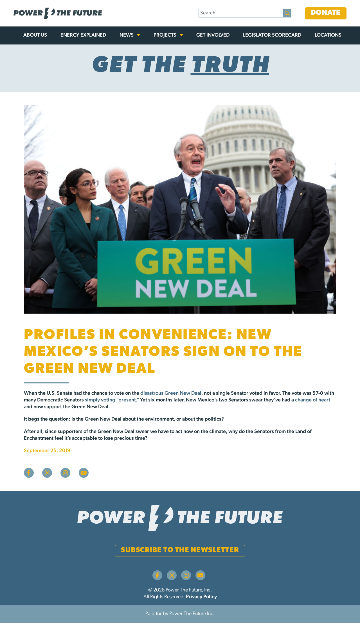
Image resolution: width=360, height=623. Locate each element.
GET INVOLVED (213, 35)
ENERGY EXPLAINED (83, 35)
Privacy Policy (201, 597)
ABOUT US (35, 35)
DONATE (326, 12)
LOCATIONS (328, 35)
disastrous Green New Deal (170, 393)
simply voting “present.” (112, 400)
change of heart (312, 400)
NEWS (127, 35)
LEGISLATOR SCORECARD (272, 35)
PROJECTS (165, 35)
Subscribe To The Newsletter (180, 550)
